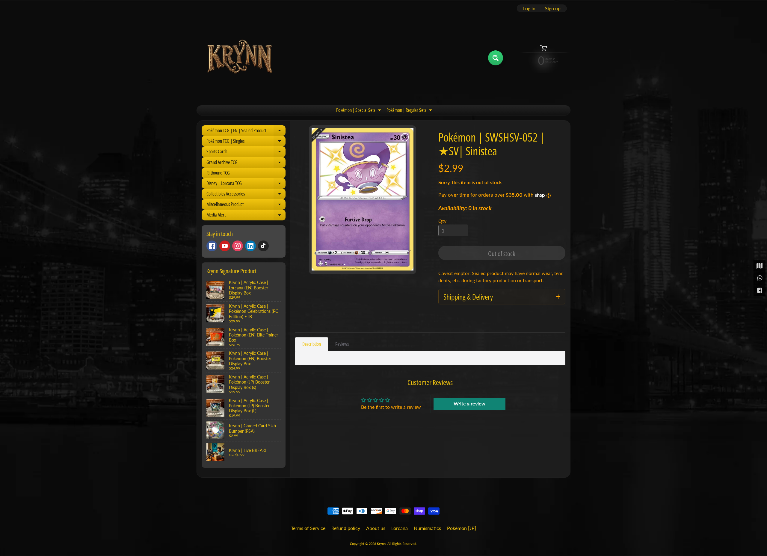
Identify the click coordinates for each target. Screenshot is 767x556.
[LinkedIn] (250, 246)
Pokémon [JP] (461, 528)
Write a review (469, 403)
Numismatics (427, 528)
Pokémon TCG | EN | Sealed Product (246, 131)
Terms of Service (308, 528)
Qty (442, 221)
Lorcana (399, 528)
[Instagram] (237, 246)
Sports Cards (246, 152)
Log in (529, 8)
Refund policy (345, 528)
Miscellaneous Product (246, 205)
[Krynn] (239, 57)
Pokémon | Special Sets (359, 111)
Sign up (553, 8)
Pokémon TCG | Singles (246, 142)
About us (375, 528)
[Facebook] (211, 246)
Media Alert (246, 215)
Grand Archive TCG (246, 163)
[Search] (495, 57)
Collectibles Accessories (246, 194)
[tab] (311, 344)
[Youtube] (224, 246)
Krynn (381, 544)
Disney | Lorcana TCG (246, 184)
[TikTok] (263, 246)
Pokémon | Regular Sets (410, 111)
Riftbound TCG (218, 172)
